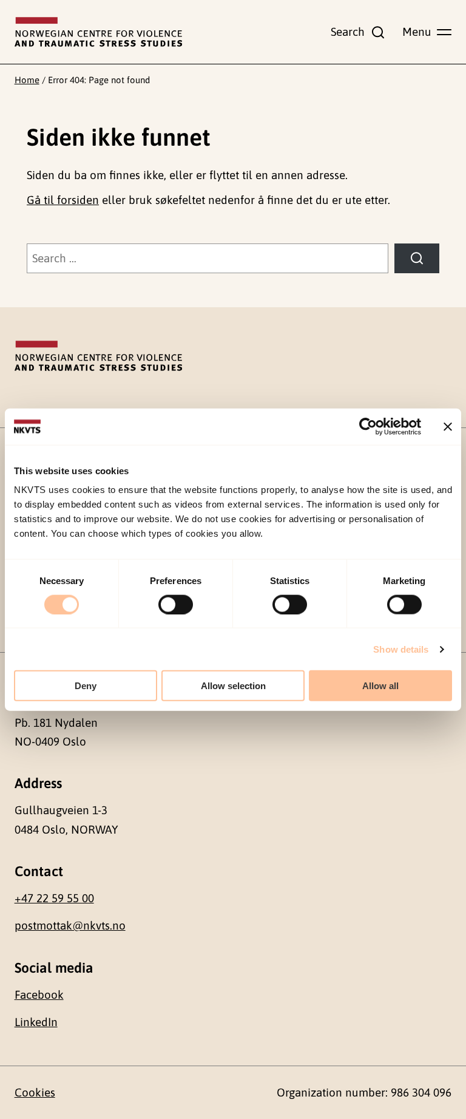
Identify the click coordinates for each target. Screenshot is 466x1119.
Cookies (35, 1092)
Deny (85, 686)
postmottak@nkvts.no (70, 925)
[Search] (417, 258)
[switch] (175, 604)
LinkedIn (36, 1022)
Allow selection (233, 686)
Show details (400, 649)
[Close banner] (448, 426)
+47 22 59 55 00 (54, 898)
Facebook (39, 994)
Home (27, 80)
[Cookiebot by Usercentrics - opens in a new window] (368, 426)
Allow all (380, 686)
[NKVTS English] (98, 32)
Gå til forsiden (63, 199)
